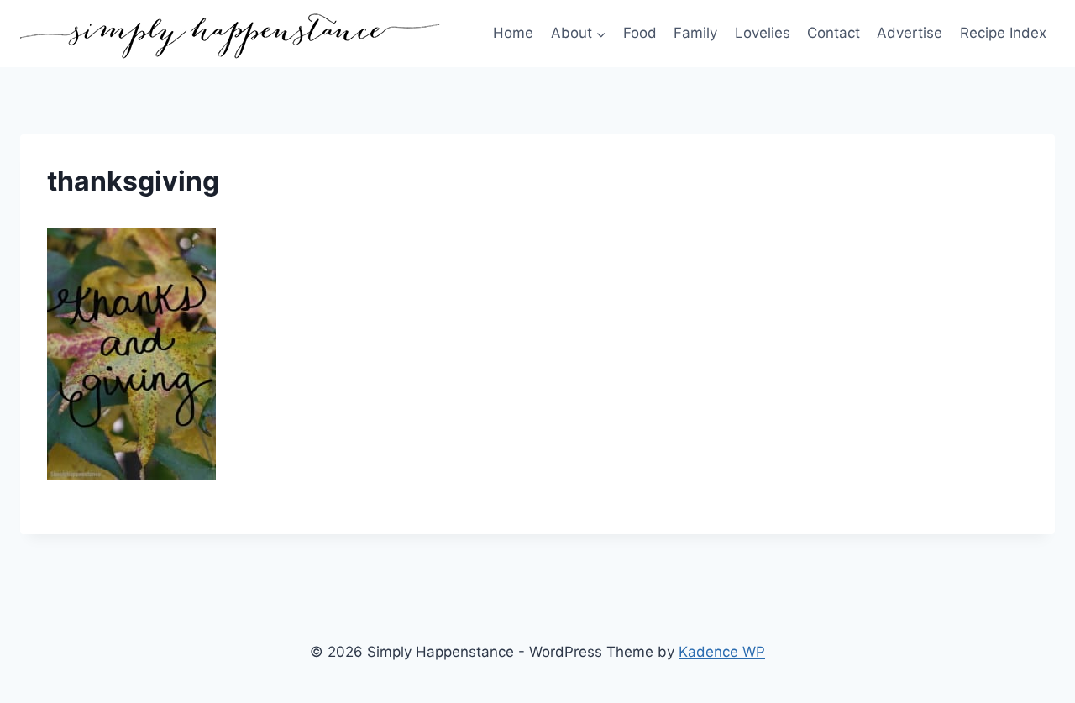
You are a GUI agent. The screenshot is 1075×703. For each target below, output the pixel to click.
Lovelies (762, 32)
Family (695, 32)
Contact (833, 32)
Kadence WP (722, 651)
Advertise (909, 32)
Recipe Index (1003, 32)
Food (640, 32)
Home (513, 32)
